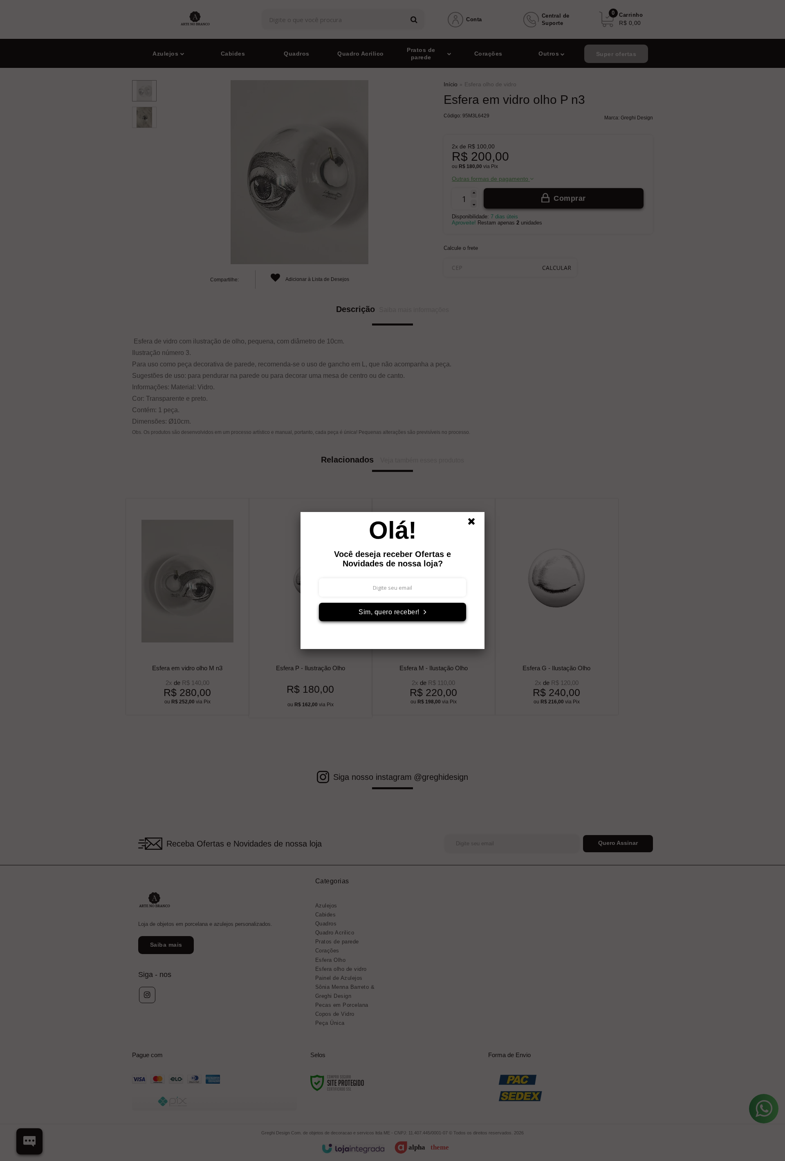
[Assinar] (392, 612)
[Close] (475, 523)
